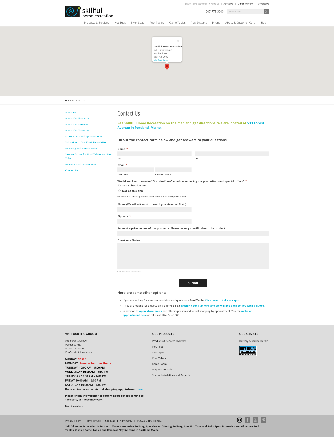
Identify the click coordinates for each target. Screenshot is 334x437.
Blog (263, 23)
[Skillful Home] (89, 12)
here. (140, 389)
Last (197, 158)
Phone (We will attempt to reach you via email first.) (151, 204)
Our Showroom (245, 3)
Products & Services (96, 23)
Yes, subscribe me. (134, 185)
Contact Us (263, 3)
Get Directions (161, 60)
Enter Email (123, 174)
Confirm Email (163, 174)
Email (122, 165)
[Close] (177, 41)
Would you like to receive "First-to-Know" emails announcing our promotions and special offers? (182, 181)
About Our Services (76, 124)
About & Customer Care (240, 23)
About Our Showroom (78, 130)
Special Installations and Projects (171, 375)
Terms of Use (93, 421)
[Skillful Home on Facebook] (247, 421)
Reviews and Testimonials (81, 164)
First (119, 158)
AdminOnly (126, 421)
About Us (228, 3)
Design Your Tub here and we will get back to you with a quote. (223, 305)
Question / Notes (128, 240)
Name (122, 149)
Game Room (159, 364)
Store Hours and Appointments (84, 136)
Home (68, 100)
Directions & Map (74, 406)
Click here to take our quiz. (222, 300)
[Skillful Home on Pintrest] (263, 421)
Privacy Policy (73, 421)
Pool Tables (156, 23)
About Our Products (77, 118)
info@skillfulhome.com (80, 352)
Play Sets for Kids (162, 369)
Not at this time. (133, 191)
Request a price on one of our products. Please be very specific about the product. (171, 228)
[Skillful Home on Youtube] (255, 421)
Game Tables (177, 23)
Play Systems (199, 23)
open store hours (150, 311)
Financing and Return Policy (81, 148)
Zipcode (124, 216)
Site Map (110, 421)
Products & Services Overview (169, 341)
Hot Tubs (120, 23)
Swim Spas (137, 23)
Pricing (216, 23)
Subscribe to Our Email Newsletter (86, 142)
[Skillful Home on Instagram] (239, 421)
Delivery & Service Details (253, 341)
